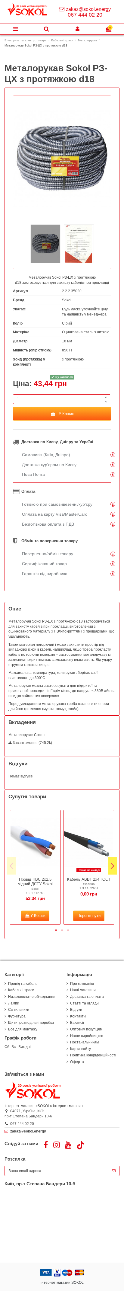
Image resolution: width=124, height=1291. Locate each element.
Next (112, 866)
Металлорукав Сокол (26, 735)
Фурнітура (17, 1016)
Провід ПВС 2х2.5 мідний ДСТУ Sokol (35, 881)
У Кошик (66, 414)
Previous (11, 866)
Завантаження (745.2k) (32, 743)
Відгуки (76, 1009)
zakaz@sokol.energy (88, 9)
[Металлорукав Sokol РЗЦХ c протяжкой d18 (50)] (45, 244)
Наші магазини (83, 990)
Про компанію (82, 984)
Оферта (77, 1062)
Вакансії (77, 1022)
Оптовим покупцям (86, 1029)
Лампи (13, 1003)
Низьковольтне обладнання (31, 997)
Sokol (66, 300)
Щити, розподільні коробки (31, 1022)
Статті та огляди (84, 1003)
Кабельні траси (21, 990)
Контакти (78, 1016)
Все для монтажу (22, 1029)
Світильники (18, 1009)
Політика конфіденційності (93, 1055)
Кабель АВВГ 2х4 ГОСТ (88, 879)
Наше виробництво (86, 1036)
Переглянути (89, 915)
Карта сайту (80, 1049)
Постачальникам (84, 1042)
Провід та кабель (22, 984)
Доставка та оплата (87, 997)
